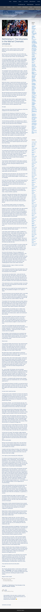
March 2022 (34, 199)
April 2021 (34, 211)
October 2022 (33, 193)
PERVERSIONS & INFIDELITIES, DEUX (34, 132)
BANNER (33, 52)
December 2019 (34, 240)
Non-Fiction (13, 578)
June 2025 (34, 159)
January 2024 (34, 178)
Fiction (9, 578)
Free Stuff (26, 1)
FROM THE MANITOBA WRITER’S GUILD (34, 59)
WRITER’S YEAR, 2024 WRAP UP (34, 114)
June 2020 (34, 230)
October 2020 (33, 223)
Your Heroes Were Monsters (8, 580)
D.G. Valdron (9, 12)
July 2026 (34, 143)
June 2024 (34, 170)
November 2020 (34, 221)
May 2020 (34, 231)
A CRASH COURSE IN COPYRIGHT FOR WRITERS (34, 45)
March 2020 (34, 234)
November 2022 (34, 191)
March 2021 (34, 213)
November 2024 (34, 164)
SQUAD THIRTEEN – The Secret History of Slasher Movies (34, 88)
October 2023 (33, 185)
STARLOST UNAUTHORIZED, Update (34, 124)
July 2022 (34, 194)
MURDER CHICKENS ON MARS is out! (34, 80)
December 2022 (34, 188)
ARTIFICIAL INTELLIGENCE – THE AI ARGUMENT (34, 49)
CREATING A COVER (34, 54)
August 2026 (34, 141)
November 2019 (34, 242)
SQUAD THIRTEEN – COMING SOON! (34, 103)
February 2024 (33, 177)
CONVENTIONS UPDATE (34, 121)
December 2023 (34, 180)
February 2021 (33, 215)
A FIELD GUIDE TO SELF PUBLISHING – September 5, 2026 (34, 32)
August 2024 (34, 167)
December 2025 (34, 150)
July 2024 (34, 169)
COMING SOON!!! (33, 56)
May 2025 (34, 160)
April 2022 (34, 197)
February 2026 (33, 146)
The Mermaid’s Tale (21, 4)
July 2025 (34, 157)
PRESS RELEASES (30, 4)
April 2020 (34, 232)
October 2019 (34, 243)
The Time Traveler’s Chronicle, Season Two (34, 65)
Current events (5, 578)
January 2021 (34, 217)
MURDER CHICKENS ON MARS (34, 84)
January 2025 (34, 162)
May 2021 (33, 210)
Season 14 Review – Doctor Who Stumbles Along (34, 128)
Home (10, 1)
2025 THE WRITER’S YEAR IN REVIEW (34, 77)
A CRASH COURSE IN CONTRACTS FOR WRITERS (34, 42)
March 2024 (34, 175)
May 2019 (33, 245)
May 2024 (34, 172)
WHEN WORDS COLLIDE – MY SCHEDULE (34, 38)
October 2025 (33, 155)
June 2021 (34, 209)
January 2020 (34, 238)
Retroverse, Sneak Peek (7, 579)
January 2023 (34, 186)
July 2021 (33, 207)
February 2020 (33, 236)
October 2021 (34, 204)
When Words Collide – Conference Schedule (34, 97)
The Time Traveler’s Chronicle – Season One (34, 69)
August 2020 (34, 227)
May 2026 (34, 144)
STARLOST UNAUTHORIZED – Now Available (34, 118)
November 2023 (34, 183)
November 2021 (34, 203)
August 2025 (34, 156)
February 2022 (33, 201)
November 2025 (34, 152)
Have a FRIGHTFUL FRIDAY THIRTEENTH (34, 73)
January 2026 (34, 148)
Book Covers (37, 4)
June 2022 (34, 196)
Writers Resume (32, 1)
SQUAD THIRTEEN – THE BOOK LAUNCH (34, 93)
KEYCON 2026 (33, 62)
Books (20, 1)
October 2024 (33, 166)
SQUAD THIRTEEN (34, 107)
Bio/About (15, 1)
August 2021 (34, 206)
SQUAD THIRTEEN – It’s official (34, 100)
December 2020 (34, 219)
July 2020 (34, 228)
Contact (38, 1)
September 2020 (34, 225)
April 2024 (34, 173)
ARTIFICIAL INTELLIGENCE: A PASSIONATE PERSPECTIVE (34, 110)
